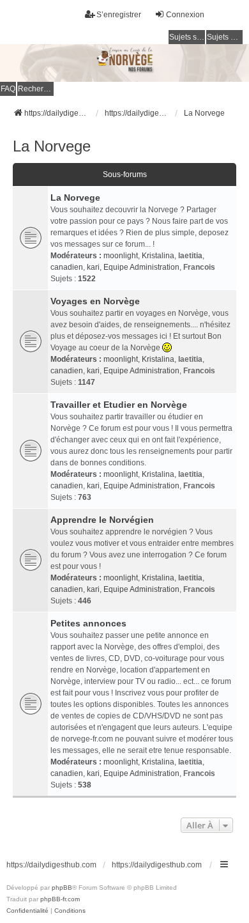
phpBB (62, 887)
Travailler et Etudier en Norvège (118, 404)
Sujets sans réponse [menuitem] (187, 37)
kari (93, 267)
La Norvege (52, 146)
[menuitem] (27, 911)
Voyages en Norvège (95, 301)
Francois (199, 267)
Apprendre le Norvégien (102, 520)
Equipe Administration (141, 267)
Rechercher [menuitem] (36, 88)
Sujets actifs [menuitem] (225, 37)
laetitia (190, 255)
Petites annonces (88, 623)
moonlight (120, 255)
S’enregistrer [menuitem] (118, 14)
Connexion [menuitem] (185, 14)
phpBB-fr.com (60, 899)
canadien (66, 267)
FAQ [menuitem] (8, 88)
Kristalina (158, 255)
